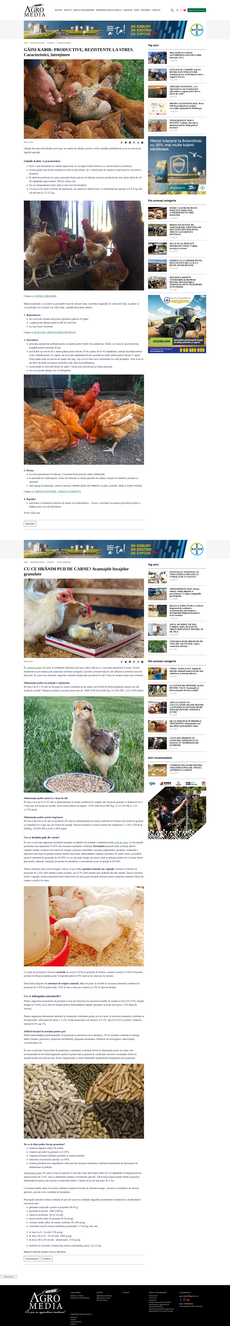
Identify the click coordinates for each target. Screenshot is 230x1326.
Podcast (68, 10)
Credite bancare (75, 1322)
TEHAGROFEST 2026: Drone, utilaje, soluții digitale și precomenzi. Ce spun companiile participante (185, 592)
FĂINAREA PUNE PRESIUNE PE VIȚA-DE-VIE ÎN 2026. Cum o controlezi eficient (186, 643)
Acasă (26, 43)
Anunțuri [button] (128, 10)
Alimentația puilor (33, 1173)
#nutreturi (47, 1259)
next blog (9, 1277)
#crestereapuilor (32, 1259)
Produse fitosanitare (156, 1307)
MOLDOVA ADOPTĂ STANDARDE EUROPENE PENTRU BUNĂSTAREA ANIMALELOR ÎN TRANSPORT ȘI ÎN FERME (186, 282)
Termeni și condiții (76, 1296)
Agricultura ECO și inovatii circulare (161, 1311)
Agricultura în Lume (103, 1298)
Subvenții (73, 1317)
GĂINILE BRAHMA (45, 296)
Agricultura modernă (37, 43)
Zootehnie (50, 43)
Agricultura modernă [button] (83, 10)
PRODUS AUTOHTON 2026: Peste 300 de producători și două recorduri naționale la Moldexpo (187, 106)
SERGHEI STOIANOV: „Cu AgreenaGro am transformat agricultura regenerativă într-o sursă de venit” (185, 90)
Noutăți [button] (58, 10)
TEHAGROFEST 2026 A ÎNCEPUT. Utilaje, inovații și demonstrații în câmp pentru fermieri (184, 124)
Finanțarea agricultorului (81, 1314)
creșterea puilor (34, 667)
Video (136, 10)
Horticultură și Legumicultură (159, 1304)
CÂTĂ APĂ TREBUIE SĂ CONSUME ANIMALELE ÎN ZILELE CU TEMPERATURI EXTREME (184, 741)
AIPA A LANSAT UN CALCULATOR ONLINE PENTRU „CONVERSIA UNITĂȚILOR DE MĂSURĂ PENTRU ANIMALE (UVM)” (187, 707)
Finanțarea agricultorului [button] (109, 10)
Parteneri (145, 10)
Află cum (35, 512)
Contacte (156, 10)
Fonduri (73, 1320)
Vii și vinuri (153, 1298)
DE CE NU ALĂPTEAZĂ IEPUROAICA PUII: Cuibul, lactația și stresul (184, 246)
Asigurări (73, 1324)
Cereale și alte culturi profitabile (160, 1302)
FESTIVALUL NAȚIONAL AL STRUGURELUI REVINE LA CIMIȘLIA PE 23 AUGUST (184, 574)
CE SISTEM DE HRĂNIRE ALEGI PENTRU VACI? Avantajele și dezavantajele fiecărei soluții (187, 688)
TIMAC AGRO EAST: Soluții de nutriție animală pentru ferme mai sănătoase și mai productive (186, 671)
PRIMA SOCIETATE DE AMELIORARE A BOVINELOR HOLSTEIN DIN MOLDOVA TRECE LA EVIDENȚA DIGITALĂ (185, 230)
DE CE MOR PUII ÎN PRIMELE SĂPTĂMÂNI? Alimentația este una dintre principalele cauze (186, 723)
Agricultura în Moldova (104, 1296)
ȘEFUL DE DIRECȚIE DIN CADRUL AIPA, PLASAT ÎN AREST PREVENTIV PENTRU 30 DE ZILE (186, 628)
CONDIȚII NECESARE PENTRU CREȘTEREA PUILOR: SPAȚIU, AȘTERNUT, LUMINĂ (186, 767)
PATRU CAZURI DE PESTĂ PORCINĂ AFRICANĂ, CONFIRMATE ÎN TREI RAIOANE (183, 211)
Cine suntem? (75, 1292)
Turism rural (153, 1296)
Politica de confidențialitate (79, 1298)
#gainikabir (30, 524)
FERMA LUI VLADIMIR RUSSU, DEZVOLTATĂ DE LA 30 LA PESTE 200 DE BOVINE (186, 263)
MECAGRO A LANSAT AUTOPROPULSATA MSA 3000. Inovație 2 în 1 (186, 55)
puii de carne (121, 842)
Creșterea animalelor (64, 43)
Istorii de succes (102, 1300)
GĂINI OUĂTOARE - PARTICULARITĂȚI (57, 491)
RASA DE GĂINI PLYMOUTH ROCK (55, 332)
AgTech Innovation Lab (197, 10)
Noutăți (100, 1292)
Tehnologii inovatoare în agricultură (161, 1309)
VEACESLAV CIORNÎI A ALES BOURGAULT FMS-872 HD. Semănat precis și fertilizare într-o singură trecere (187, 73)
